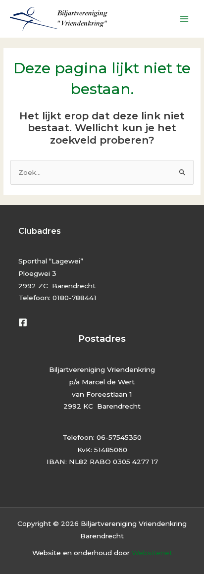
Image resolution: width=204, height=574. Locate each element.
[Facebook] (22, 322)
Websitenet (152, 553)
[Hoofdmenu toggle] (184, 19)
